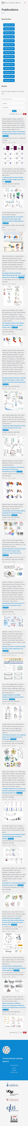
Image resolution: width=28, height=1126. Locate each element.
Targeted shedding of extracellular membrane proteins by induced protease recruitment (12, 697)
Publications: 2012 (9, 80)
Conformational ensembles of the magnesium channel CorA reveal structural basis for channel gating (14, 737)
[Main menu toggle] (24, 2)
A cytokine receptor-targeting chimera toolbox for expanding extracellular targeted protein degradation (14, 968)
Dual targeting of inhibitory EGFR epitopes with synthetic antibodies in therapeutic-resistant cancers (13, 325)
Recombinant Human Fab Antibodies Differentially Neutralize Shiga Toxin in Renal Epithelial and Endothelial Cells (13, 275)
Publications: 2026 (9, 25)
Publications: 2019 (9, 52)
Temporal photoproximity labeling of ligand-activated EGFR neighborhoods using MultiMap (13, 836)
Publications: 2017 (9, 60)
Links (9, 142)
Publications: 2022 (9, 41)
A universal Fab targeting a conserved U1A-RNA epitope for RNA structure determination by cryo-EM (13, 469)
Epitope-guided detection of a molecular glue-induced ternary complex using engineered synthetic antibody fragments (13, 219)
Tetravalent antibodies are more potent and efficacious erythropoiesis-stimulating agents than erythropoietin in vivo (14, 791)
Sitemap (14, 1070)
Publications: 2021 (9, 44)
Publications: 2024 (9, 33)
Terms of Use (14, 1072)
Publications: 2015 (9, 68)
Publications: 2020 (9, 48)
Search (14, 1068)
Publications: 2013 (9, 76)
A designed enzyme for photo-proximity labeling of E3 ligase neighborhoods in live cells (13, 179)
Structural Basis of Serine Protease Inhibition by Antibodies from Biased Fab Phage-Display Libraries (13, 513)
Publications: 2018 (9, 56)
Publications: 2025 (9, 29)
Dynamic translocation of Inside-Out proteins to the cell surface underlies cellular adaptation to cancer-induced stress (14, 551)
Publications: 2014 (9, 72)
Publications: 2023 (9, 37)
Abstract (4, 142)
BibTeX (14, 142)
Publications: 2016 (9, 64)
